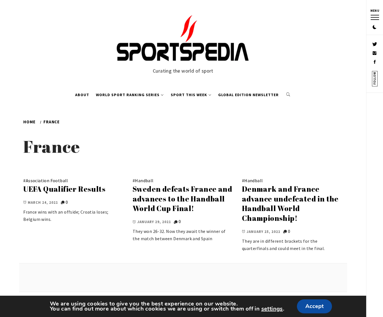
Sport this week (189, 94)
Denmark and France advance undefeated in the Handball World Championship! (290, 203)
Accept (314, 306)
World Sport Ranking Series (128, 94)
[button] (375, 27)
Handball (144, 180)
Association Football (47, 180)
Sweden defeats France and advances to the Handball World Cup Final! (182, 198)
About (82, 94)
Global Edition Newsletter (248, 94)
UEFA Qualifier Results (64, 189)
